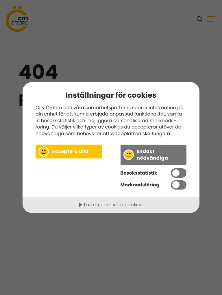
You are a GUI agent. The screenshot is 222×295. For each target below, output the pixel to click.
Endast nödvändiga (152, 154)
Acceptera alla (70, 151)
